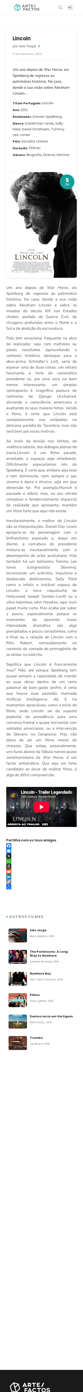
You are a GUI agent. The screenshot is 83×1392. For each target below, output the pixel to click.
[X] (41, 856)
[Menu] (70, 7)
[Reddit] (41, 871)
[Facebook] (41, 845)
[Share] (41, 886)
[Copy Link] (41, 881)
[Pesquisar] (60, 7)
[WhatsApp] (41, 861)
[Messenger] (41, 850)
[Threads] (41, 866)
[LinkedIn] (41, 876)
